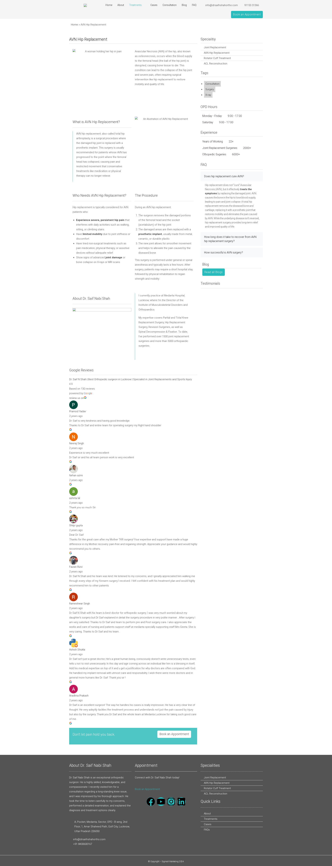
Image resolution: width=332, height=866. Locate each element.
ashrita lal (74, 498)
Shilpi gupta (76, 525)
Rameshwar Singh (79, 603)
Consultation (170, 5)
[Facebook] (150, 801)
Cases (153, 5)
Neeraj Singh (76, 443)
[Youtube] (161, 801)
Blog (184, 5)
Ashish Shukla (77, 649)
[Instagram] (171, 801)
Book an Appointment (147, 789)
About (120, 5)
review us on (76, 398)
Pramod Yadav (77, 411)
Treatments (135, 5)
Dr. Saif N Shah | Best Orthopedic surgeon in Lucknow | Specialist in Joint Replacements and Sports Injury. (130, 379)
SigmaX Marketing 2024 (173, 861)
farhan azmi (76, 475)
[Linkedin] (181, 801)
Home (108, 5)
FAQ (194, 5)
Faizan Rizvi (75, 566)
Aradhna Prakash (79, 695)
